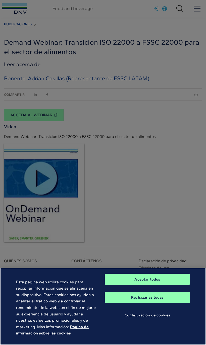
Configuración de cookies (147, 315)
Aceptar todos (147, 279)
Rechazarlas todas (147, 297)
